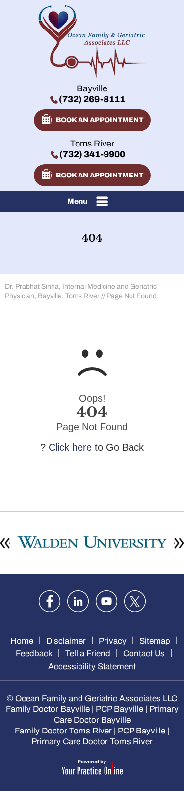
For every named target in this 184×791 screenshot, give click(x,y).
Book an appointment (99, 120)
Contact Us (144, 653)
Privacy (113, 640)
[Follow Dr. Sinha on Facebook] (49, 601)
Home (21, 640)
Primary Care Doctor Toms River (92, 741)
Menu (77, 201)
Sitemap (154, 640)
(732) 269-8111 (92, 99)
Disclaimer (66, 640)
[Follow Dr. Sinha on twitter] (135, 601)
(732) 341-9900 (92, 154)
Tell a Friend (87, 653)
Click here (70, 447)
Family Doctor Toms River (63, 730)
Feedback (34, 653)
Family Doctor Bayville (48, 709)
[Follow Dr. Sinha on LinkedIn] (78, 601)
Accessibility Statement (92, 666)
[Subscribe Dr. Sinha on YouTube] (106, 601)
